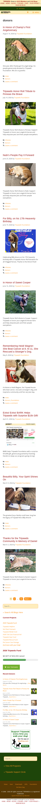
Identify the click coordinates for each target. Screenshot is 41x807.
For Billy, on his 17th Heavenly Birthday (15, 710)
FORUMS (20, 3)
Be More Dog (20, 787)
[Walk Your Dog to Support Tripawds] (20, 749)
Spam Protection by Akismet (20, 796)
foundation (15, 400)
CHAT (26, 3)
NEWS (8, 3)
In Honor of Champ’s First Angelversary (15, 679)
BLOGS (13, 3)
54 (21, 599)
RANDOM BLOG (20, 5)
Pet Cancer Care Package (11, 642)
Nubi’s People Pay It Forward (18, 155)
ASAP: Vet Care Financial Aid (12, 634)
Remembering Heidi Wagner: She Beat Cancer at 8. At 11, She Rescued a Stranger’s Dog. (20, 349)
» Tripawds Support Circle (15, 772)
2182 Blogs (33, 1)
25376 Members (22, 1)
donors (7, 79)
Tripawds (31, 799)
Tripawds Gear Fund (9, 637)
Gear (11, 784)
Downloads (18, 784)
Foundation (33, 784)
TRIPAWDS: (7, 1)
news (7, 76)
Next (28, 599)
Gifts (26, 784)
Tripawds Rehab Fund (10, 632)
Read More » (12, 697)
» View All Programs (12, 766)
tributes (8, 140)
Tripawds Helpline (9, 626)
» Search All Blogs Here (13, 612)
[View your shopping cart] (27, 12)
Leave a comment (11, 82)
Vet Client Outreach (9, 629)
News (6, 784)
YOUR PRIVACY (34, 3)
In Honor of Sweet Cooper (17, 282)
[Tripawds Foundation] (7, 12)
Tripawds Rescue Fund (10, 640)
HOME (2, 3)
